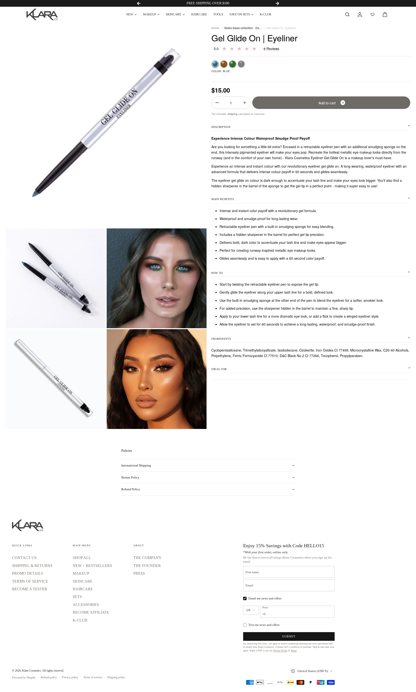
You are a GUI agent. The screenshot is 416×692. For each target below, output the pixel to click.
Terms (294, 650)
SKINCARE (173, 14)
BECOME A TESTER (29, 589)
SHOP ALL (82, 558)
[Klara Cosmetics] (42, 14)
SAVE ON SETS (239, 14)
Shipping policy (116, 677)
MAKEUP (149, 14)
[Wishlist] (372, 14)
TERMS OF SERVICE (30, 581)
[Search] (347, 14)
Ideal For (219, 369)
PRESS (139, 573)
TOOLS (218, 14)
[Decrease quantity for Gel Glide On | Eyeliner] (217, 103)
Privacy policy (70, 677)
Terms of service (92, 677)
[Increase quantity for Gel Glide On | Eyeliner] (244, 103)
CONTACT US (24, 558)
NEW (129, 14)
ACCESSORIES (86, 605)
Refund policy (49, 677)
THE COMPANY (147, 558)
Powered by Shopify (24, 677)
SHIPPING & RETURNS (32, 566)
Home (215, 28)
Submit (289, 636)
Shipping (232, 114)
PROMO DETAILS (27, 573)
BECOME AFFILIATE (91, 612)
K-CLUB (265, 14)
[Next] (277, 3)
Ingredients (221, 338)
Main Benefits (222, 199)
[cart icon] (385, 14)
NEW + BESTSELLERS (92, 566)
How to (217, 272)
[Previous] (139, 3)
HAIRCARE (199, 14)
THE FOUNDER (147, 566)
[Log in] (359, 14)
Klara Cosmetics (31, 670)
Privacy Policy (280, 650)
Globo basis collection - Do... (242, 28)
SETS (77, 597)
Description (220, 127)
